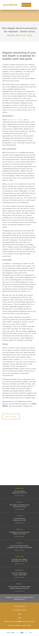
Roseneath (19, 560)
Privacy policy (19, 606)
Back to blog (11, 416)
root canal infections (27, 359)
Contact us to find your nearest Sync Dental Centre (19, 598)
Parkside (19, 532)
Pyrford (19, 546)
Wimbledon (19, 573)
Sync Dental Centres (15, 119)
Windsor (19, 587)
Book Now (26, 5)
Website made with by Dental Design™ (19, 621)
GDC (19, 614)
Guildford (19, 519)
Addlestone (19, 491)
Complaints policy (19, 610)
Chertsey (19, 505)
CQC (19, 617)
